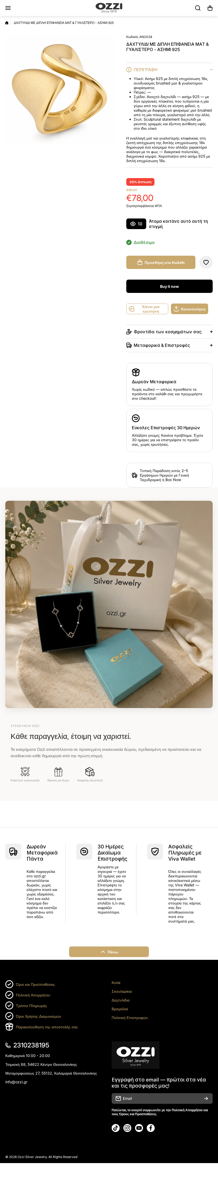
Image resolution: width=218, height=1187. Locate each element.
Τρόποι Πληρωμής (31, 1005)
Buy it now (169, 286)
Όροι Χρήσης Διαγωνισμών (38, 1016)
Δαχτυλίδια (120, 1000)
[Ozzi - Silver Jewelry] (109, 8)
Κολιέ (116, 982)
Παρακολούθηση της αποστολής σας (47, 1027)
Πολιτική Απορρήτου (33, 995)
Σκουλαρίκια (122, 991)
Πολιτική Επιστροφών (130, 1017)
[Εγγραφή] (206, 1098)
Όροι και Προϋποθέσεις (35, 984)
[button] (210, 8)
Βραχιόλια (120, 1009)
